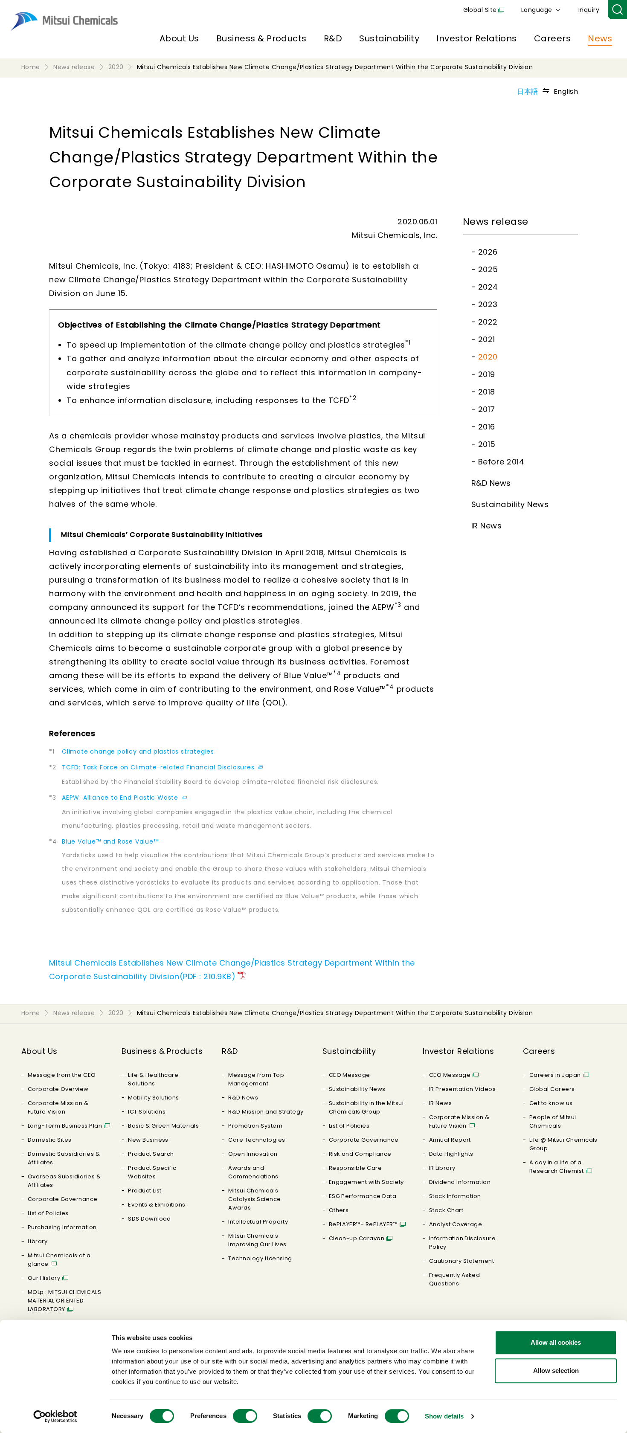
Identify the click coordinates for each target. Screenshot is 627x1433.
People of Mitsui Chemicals (552, 1121)
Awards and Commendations (253, 1172)
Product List (145, 1190)
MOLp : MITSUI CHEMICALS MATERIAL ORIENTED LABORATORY (64, 1300)
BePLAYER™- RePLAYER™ (363, 1224)
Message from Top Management (256, 1079)
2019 (486, 374)
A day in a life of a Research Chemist (556, 1166)
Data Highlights (451, 1154)
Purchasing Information (62, 1227)
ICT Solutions (146, 1112)
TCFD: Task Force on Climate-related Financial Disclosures (159, 767)
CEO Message (349, 1075)
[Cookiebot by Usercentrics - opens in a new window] (55, 1416)
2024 (488, 286)
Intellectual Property (258, 1222)
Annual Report (450, 1140)
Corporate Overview (58, 1089)
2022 (488, 321)
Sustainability (389, 38)
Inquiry (588, 10)
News (600, 38)
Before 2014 (501, 461)
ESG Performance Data (363, 1196)
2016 (486, 426)
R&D (333, 38)
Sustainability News (510, 504)
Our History (44, 1278)
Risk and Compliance (360, 1154)
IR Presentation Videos (462, 1089)
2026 (488, 252)
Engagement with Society (366, 1182)
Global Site (480, 10)
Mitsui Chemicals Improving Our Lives (257, 1240)
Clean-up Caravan (357, 1238)
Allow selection (556, 1370)
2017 (486, 409)
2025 (488, 269)
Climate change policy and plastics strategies (138, 751)
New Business (148, 1140)
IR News (486, 525)
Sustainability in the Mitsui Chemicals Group (366, 1107)
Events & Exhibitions (157, 1205)
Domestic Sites (50, 1140)
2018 (486, 391)
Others (339, 1210)
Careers (552, 38)
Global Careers (552, 1089)
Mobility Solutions (153, 1098)
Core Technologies (256, 1140)
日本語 (527, 91)
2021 (486, 339)
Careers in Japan (555, 1075)
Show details (444, 1416)
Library (37, 1241)
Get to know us (551, 1103)
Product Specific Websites (152, 1172)
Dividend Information (460, 1182)
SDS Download (149, 1219)
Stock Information (455, 1196)
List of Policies (48, 1213)
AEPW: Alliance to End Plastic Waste (121, 797)
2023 (488, 304)
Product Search (151, 1154)
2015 (487, 444)
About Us (179, 38)
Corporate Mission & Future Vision (58, 1107)
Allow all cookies (556, 1342)
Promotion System (255, 1126)
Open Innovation (252, 1154)
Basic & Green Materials (163, 1126)
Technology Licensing (260, 1258)
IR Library (442, 1168)
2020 (488, 356)
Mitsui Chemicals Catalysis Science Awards (254, 1199)
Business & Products (261, 38)
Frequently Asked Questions (454, 1279)
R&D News (491, 483)
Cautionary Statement (461, 1261)
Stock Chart (446, 1210)
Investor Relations (476, 38)
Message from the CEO (62, 1075)
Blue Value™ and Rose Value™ (110, 841)
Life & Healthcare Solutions (153, 1079)
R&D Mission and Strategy (266, 1112)
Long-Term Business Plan (65, 1126)
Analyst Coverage (455, 1224)
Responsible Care (355, 1168)
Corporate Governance (63, 1199)
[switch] (245, 1416)
